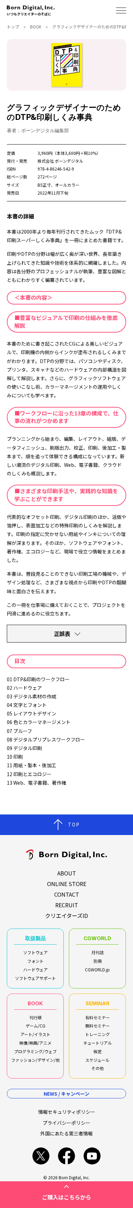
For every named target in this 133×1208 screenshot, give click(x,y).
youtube (92, 1156)
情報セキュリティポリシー (66, 1111)
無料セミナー (97, 1026)
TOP (74, 824)
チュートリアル (97, 1043)
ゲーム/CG (35, 1026)
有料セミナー (97, 1017)
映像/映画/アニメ (35, 1043)
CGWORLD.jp (97, 969)
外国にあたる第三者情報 (66, 1133)
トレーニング (97, 1034)
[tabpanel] (66, 65)
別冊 (97, 961)
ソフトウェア (35, 952)
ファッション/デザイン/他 (35, 1060)
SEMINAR (97, 1003)
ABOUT (66, 873)
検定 (97, 1051)
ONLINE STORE (66, 883)
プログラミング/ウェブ (35, 1051)
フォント (35, 961)
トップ (13, 26)
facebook (66, 1156)
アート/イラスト (35, 1034)
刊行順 (35, 1017)
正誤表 (62, 634)
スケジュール (97, 1060)
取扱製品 (35, 938)
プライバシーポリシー (66, 1122)
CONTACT (66, 894)
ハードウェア (35, 969)
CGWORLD (97, 938)
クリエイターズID (66, 915)
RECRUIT (66, 905)
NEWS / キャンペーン (66, 1093)
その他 (97, 1068)
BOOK (35, 26)
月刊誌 (97, 952)
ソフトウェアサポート (35, 978)
